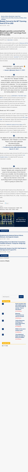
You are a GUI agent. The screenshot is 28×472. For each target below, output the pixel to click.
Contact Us (23, 10)
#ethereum (2, 209)
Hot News (21, 17)
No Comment (4, 255)
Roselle (8, 238)
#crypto (6, 207)
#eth (21, 207)
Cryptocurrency (24, 3)
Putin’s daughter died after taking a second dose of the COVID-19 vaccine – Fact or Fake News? (20, 306)
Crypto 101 (23, 6)
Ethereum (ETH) (24, 43)
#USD (17, 209)
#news (7, 209)
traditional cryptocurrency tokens (14, 124)
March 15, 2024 (3, 251)
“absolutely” (10, 40)
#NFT (10, 209)
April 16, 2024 (3, 238)
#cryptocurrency (12, 207)
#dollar (17, 207)
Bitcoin (22, 4)
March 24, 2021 (3, 25)
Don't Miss (11, 17)
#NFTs (13, 209)
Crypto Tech (23, 7)
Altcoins (3, 16)
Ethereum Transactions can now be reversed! (19, 315)
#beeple (2, 207)
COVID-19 (23, 9)
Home (22, 1)
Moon (8, 25)
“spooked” (16, 57)
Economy (16, 17)
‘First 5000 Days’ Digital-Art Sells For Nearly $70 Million (20, 336)
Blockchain (11, 16)
